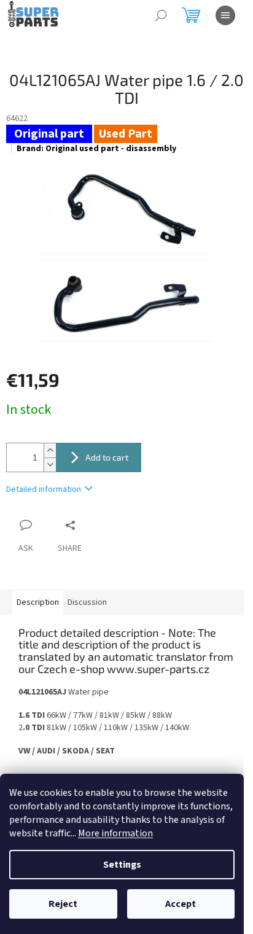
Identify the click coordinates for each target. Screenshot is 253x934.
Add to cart (106, 457)
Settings (122, 864)
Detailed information (43, 489)
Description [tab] (38, 602)
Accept (180, 904)
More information (115, 833)
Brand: (96, 148)
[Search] (161, 15)
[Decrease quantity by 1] (50, 464)
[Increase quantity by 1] (50, 450)
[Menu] (225, 15)
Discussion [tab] (87, 602)
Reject (63, 904)
